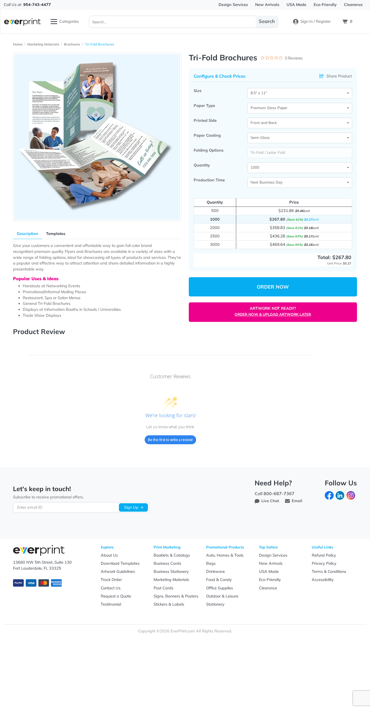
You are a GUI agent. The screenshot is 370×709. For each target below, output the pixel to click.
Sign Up (131, 507)
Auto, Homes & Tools (225, 555)
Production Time (209, 180)
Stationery (215, 604)
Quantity (202, 165)
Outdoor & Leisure (222, 596)
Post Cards (163, 588)
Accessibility (323, 579)
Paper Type (204, 105)
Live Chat (270, 500)
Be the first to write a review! (170, 439)
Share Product (339, 76)
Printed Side (205, 120)
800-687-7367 (279, 493)
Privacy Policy (324, 563)
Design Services (273, 555)
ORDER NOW (273, 287)
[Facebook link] (329, 494)
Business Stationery (171, 571)
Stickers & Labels (169, 604)
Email (297, 500)
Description (27, 233)
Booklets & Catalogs (172, 555)
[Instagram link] (350, 494)
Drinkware (215, 571)
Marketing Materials (171, 579)
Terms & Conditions (329, 571)
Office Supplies (219, 588)
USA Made (269, 571)
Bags (211, 563)
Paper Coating (207, 135)
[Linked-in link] (340, 494)
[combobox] (299, 93)
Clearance (268, 588)
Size (198, 90)
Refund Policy (324, 555)
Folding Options (208, 150)
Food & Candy (219, 579)
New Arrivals (271, 563)
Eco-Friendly (270, 579)
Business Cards (167, 563)
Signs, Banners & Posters (176, 596)
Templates (55, 233)
